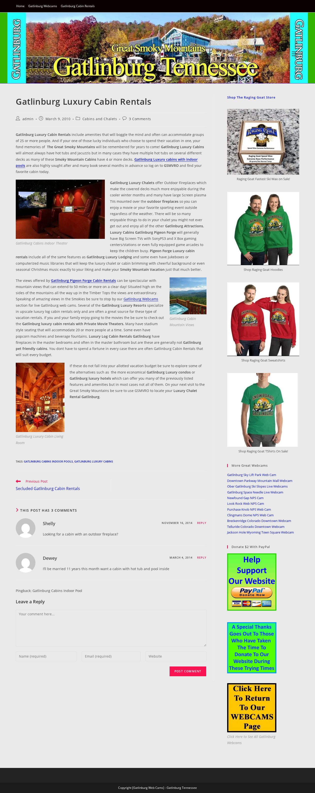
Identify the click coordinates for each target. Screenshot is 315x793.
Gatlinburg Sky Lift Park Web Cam (251, 475)
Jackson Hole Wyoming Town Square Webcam (260, 532)
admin (28, 118)
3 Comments (140, 118)
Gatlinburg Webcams (42, 6)
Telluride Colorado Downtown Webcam (255, 526)
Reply (202, 523)
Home (20, 6)
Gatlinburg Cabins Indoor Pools (48, 461)
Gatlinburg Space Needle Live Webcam (255, 492)
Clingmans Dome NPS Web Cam (250, 515)
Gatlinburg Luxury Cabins (93, 461)
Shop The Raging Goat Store (251, 97)
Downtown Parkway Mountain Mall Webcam (259, 480)
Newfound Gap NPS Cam (245, 498)
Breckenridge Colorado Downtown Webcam (259, 521)
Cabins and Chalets (99, 118)
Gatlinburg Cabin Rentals (78, 6)
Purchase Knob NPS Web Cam (249, 509)
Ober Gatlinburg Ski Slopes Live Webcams (257, 486)
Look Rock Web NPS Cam (245, 503)
